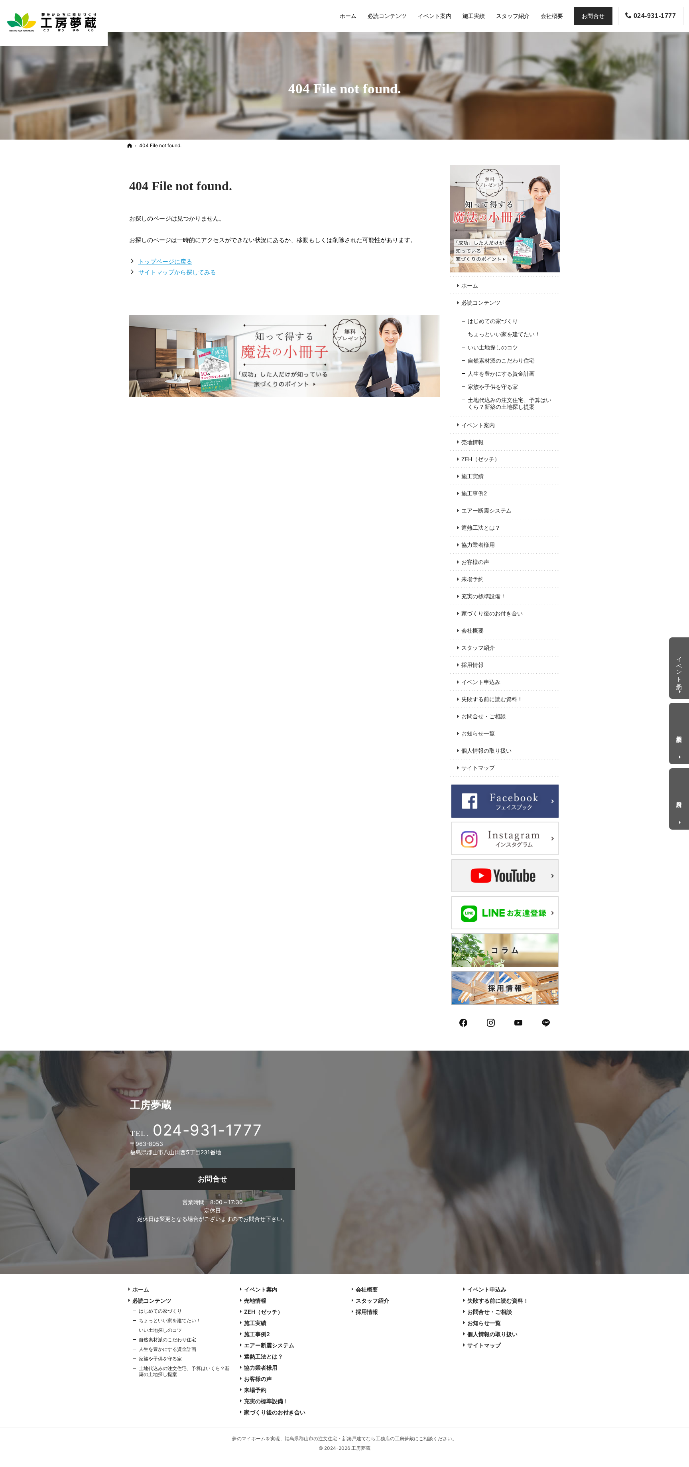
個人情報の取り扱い (486, 750)
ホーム (469, 285)
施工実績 (472, 476)
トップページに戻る (165, 261)
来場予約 (472, 579)
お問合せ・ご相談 (483, 716)
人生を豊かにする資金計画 (501, 373)
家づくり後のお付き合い (492, 613)
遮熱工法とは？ (480, 527)
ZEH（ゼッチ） (480, 458)
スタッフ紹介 (478, 647)
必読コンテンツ (480, 302)
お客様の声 (475, 561)
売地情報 (472, 442)
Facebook (463, 1022)
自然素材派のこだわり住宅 (501, 360)
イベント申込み (480, 681)
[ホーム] (129, 145)
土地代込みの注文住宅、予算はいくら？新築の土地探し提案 (509, 403)
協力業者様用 (478, 544)
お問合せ (213, 1179)
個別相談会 (679, 732)
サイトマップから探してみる (177, 272)
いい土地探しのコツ (493, 347)
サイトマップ (478, 767)
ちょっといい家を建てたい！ (504, 334)
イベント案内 (478, 425)
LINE (546, 1022)
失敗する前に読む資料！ (492, 699)
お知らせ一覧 (478, 733)
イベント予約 (679, 666)
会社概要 (472, 630)
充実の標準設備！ (483, 596)
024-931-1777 (207, 1130)
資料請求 (679, 797)
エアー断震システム (486, 510)
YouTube (518, 1022)
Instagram (491, 1022)
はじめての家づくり (493, 320)
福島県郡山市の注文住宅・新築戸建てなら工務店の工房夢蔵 (349, 1438)
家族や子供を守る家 (493, 386)
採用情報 (472, 664)
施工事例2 (474, 493)
